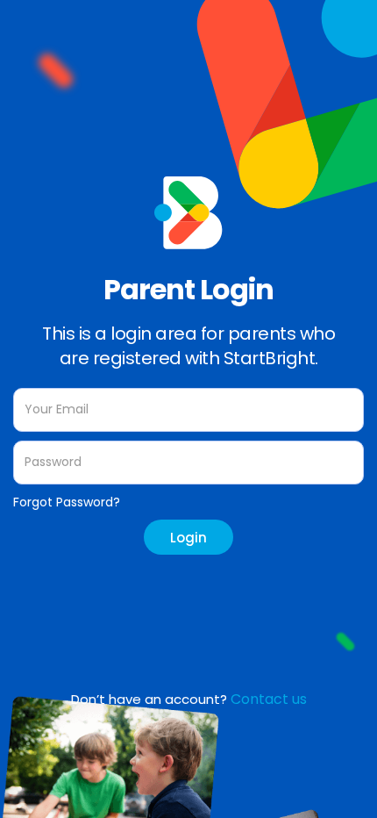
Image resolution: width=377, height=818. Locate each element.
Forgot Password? (66, 502)
